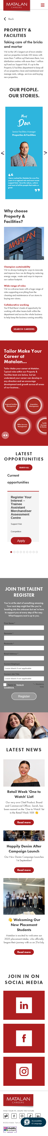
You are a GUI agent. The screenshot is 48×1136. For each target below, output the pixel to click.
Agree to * (14, 686)
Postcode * (9, 643)
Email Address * (11, 654)
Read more (24, 822)
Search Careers (24, 329)
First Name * (9, 623)
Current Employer (12, 664)
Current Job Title (11, 674)
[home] (16, 6)
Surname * (8, 633)
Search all (24, 467)
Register (24, 696)
